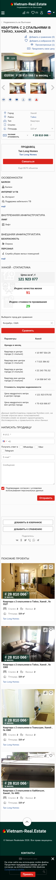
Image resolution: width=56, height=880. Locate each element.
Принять (28, 874)
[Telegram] (37, 540)
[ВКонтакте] (17, 540)
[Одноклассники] (21, 540)
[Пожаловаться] (36, 99)
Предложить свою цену (43, 48)
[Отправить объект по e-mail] (16, 99)
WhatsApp (28, 447)
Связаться (28, 161)
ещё (3, 206)
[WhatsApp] (33, 540)
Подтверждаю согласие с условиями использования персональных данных (24, 489)
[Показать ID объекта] (30, 99)
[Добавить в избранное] (51, 567)
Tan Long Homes (28, 154)
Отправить (45, 498)
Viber (40, 447)
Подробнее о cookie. (14, 869)
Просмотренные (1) (45, 45)
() (27, 12)
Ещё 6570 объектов (28, 168)
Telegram (9, 450)
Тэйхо (33, 117)
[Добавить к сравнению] (45, 567)
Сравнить (28, 330)
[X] (25, 540)
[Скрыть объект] (3, 99)
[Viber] (29, 540)
